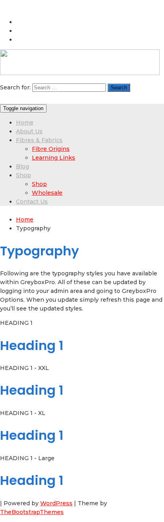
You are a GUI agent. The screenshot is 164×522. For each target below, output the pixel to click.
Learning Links (53, 157)
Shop (23, 175)
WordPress (56, 503)
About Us (29, 131)
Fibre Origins (51, 148)
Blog (22, 166)
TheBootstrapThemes (32, 512)
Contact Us (32, 201)
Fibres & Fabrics (39, 140)
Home (24, 122)
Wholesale (47, 192)
